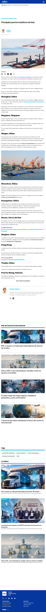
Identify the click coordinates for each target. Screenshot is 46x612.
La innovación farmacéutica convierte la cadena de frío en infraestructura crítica (26, 5)
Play (9, 595)
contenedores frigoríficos (8, 453)
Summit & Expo (12, 593)
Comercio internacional (9, 18)
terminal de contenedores (8, 456)
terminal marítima (28, 102)
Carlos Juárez (9, 31)
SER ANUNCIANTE (6, 604)
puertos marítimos (21, 453)
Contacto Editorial (6, 603)
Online (10, 592)
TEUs (18, 456)
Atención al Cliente (6, 606)
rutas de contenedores (33, 453)
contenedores (40, 102)
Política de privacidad (28, 603)
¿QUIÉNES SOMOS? (27, 604)
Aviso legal (26, 606)
